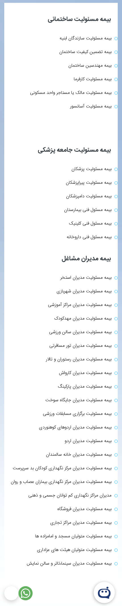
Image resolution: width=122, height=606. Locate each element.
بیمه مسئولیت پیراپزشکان (89, 183)
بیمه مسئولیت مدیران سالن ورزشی (80, 332)
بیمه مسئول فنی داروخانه (89, 237)
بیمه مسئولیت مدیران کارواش (85, 373)
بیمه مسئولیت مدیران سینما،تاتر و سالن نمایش (69, 563)
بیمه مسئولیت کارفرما (93, 79)
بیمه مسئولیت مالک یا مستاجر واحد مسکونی (71, 93)
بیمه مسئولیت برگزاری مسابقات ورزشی (77, 414)
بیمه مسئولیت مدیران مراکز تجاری (81, 523)
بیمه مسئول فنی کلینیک (90, 223)
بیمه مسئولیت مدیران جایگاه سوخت (78, 400)
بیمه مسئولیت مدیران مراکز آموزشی (80, 305)
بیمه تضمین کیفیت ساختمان (85, 52)
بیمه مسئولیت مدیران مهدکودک (83, 318)
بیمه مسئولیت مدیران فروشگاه (84, 509)
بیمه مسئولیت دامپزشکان (89, 196)
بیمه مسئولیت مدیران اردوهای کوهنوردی (75, 427)
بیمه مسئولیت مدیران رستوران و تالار (79, 359)
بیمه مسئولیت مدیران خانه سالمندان (79, 455)
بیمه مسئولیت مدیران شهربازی (84, 291)
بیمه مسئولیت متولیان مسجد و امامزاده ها (73, 536)
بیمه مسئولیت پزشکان (91, 169)
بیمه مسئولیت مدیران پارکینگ (85, 386)
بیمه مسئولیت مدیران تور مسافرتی (80, 346)
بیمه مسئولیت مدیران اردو (88, 441)
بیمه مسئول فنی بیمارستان (88, 210)
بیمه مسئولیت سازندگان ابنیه (86, 38)
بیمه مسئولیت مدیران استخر (86, 278)
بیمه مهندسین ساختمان (90, 65)
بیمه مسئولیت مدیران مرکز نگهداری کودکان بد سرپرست (62, 468)
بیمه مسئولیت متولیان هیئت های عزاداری (74, 550)
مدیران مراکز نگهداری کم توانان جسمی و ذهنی (70, 495)
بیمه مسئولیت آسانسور (91, 106)
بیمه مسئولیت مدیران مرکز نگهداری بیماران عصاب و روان (61, 482)
